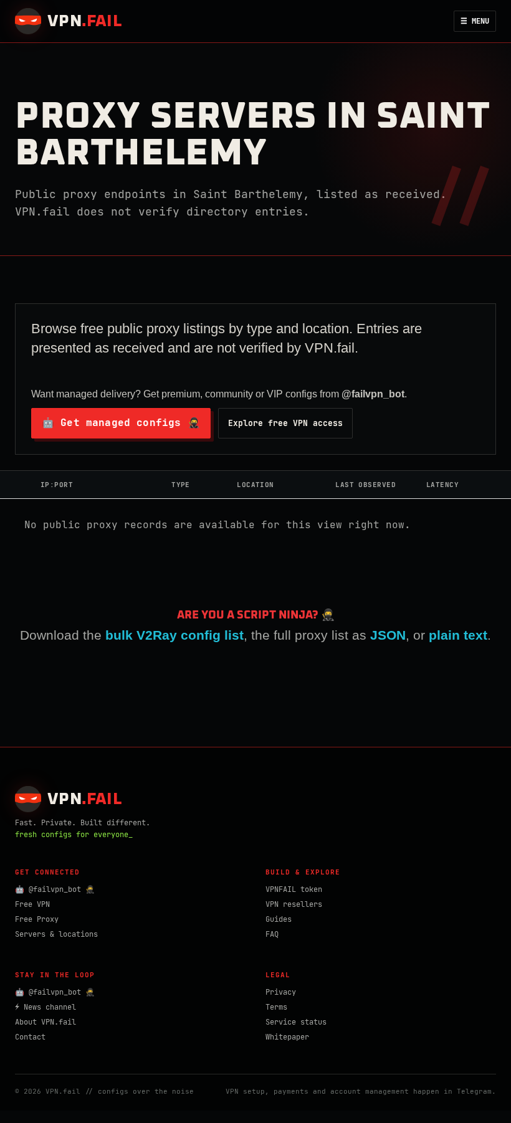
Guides (278, 919)
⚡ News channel (45, 1007)
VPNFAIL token (293, 889)
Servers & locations (56, 934)
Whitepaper (287, 1037)
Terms (276, 1007)
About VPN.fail (45, 1022)
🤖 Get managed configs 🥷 (121, 422)
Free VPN (32, 904)
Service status (296, 1022)
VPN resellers (293, 904)
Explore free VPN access (285, 423)
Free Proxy (37, 919)
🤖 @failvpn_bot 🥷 (55, 889)
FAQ (272, 934)
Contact (30, 1037)
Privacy (280, 992)
